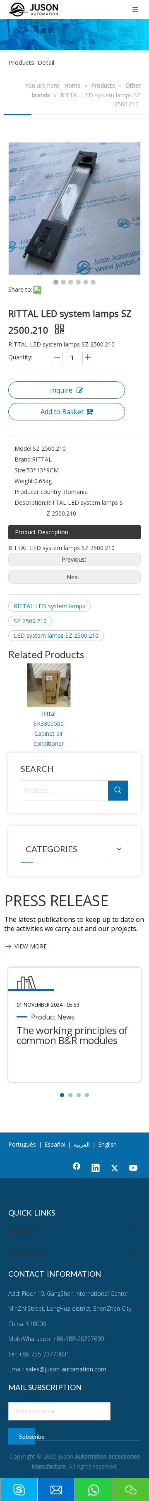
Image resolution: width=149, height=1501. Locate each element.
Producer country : (39, 492)
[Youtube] (133, 1168)
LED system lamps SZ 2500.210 (56, 635)
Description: (30, 502)
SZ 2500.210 (30, 621)
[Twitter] (114, 1168)
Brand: (23, 459)
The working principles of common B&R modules (72, 1035)
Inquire (61, 390)
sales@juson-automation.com (66, 1369)
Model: (23, 448)
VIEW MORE (30, 946)
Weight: (24, 481)
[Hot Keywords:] (118, 791)
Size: (20, 470)
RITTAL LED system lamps (49, 606)
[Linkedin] (95, 1168)
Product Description (41, 532)
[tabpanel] (74, 1025)
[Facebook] (76, 1168)
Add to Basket (62, 411)
